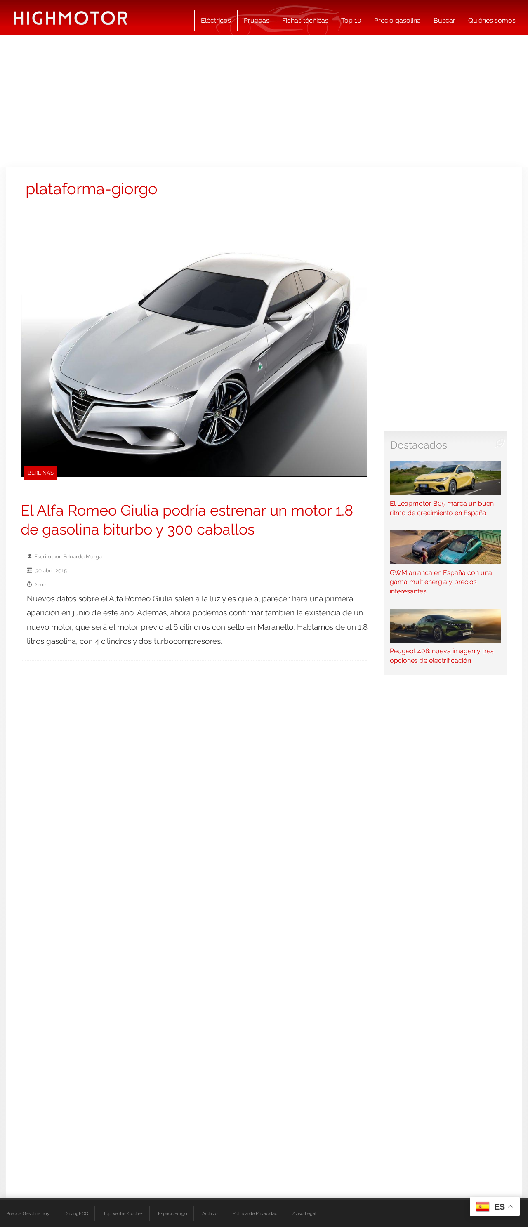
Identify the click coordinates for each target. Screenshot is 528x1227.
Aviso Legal (304, 1213)
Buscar (444, 20)
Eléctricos (216, 20)
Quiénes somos (492, 20)
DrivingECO (76, 1213)
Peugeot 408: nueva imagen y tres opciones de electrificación (442, 655)
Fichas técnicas (305, 20)
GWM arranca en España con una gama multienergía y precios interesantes (441, 582)
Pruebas (256, 20)
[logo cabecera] (70, 17)
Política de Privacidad (255, 1213)
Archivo (210, 1213)
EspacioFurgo (172, 1213)
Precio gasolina (397, 20)
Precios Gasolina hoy (28, 1213)
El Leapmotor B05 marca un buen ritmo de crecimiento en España (442, 507)
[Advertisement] (264, 101)
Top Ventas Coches (123, 1213)
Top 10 (351, 20)
